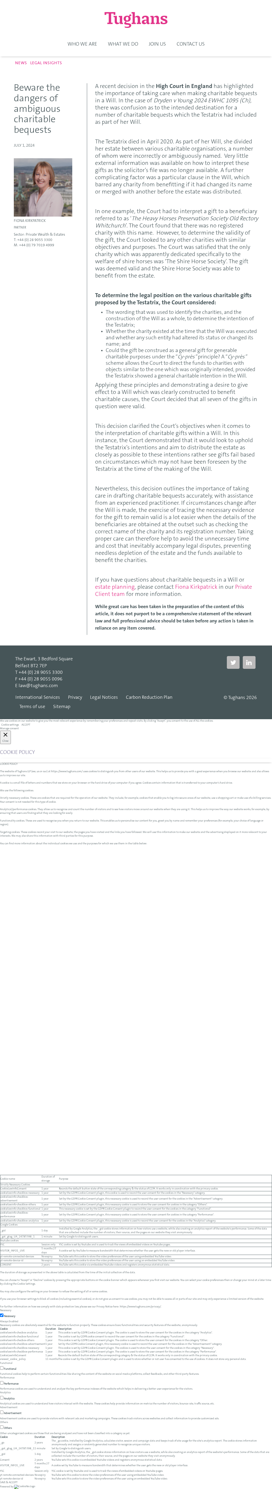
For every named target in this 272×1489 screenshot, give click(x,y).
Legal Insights (46, 63)
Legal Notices (104, 697)
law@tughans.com (38, 686)
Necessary (9, 1316)
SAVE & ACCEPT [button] (9, 1482)
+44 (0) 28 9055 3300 (41, 672)
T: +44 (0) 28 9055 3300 (33, 240)
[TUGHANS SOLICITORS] (136, 19)
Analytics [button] (5, 1392)
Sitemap (61, 707)
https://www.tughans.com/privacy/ (140, 1307)
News (21, 63)
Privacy (75, 697)
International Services (37, 697)
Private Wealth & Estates (45, 235)
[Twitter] (233, 662)
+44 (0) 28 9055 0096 (40, 679)
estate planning (115, 587)
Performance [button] (7, 1378)
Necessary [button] (5, 1310)
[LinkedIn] (249, 662)
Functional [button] (6, 1363)
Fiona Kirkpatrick (30, 221)
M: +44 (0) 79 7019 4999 (34, 245)
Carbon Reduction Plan (149, 697)
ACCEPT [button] (26, 725)
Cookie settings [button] (10, 725)
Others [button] (4, 1422)
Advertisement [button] (9, 1407)
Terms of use (32, 707)
